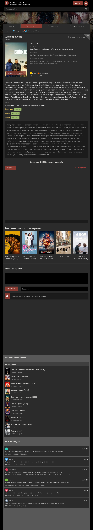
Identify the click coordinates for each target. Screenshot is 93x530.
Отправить (11, 289)
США (31, 43)
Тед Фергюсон (60, 95)
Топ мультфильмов (77, 26)
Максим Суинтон (17, 85)
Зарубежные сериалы (36, 105)
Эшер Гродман (41, 90)
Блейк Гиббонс (78, 90)
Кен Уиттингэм (68, 49)
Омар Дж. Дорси (30, 83)
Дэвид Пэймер (70, 97)
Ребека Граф (14, 92)
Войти (77, 3)
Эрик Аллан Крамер (56, 97)
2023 (36, 43)
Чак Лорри (45, 49)
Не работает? (81, 168)
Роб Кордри (29, 85)
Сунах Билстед (52, 92)
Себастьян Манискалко (14, 83)
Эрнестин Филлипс (40, 97)
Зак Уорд (51, 90)
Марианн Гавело (75, 92)
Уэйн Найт (32, 87)
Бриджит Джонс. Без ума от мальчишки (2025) (26, 485)
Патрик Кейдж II (65, 87)
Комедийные (9, 105)
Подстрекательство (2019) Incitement (23, 495)
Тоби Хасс (38, 85)
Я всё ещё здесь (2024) (16, 506)
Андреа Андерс (55, 83)
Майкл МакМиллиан (15, 90)
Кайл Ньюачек (55, 49)
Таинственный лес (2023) (17, 454)
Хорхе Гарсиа (43, 83)
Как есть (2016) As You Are (18, 464)
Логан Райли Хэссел (27, 92)
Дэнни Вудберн (77, 87)
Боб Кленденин (49, 85)
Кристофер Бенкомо (63, 90)
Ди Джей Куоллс (20, 87)
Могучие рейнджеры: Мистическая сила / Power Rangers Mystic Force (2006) (39, 475)
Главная (12, 26)
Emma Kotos (63, 92)
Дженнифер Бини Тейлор (28, 99)
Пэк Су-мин (40, 92)
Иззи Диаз (40, 87)
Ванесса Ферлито (68, 83)
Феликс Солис (36, 95)
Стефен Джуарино (60, 99)
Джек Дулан (27, 97)
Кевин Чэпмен (29, 90)
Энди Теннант (35, 49)
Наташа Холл (25, 95)
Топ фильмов (31, 26)
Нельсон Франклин (12, 95)
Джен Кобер (13, 99)
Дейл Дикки (70, 85)
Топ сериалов (53, 26)
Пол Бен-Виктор (51, 87)
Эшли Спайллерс (46, 99)
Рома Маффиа (16, 97)
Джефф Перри (48, 95)
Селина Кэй (60, 85)
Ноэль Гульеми (72, 95)
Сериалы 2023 (21, 105)
